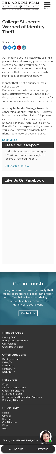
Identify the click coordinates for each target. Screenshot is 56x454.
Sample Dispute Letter (14, 387)
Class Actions (9, 343)
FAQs (5, 384)
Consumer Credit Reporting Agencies (22, 397)
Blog (4, 428)
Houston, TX (8, 368)
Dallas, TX (7, 362)
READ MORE (9, 140)
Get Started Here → (17, 166)
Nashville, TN (9, 372)
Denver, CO (8, 365)
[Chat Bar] (28, 449)
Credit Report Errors (12, 347)
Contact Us (28, 313)
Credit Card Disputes (13, 390)
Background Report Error (15, 340)
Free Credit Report (12, 394)
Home (5, 412)
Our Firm (6, 419)
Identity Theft (9, 337)
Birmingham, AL (10, 359)
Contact (6, 416)
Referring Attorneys (12, 400)
